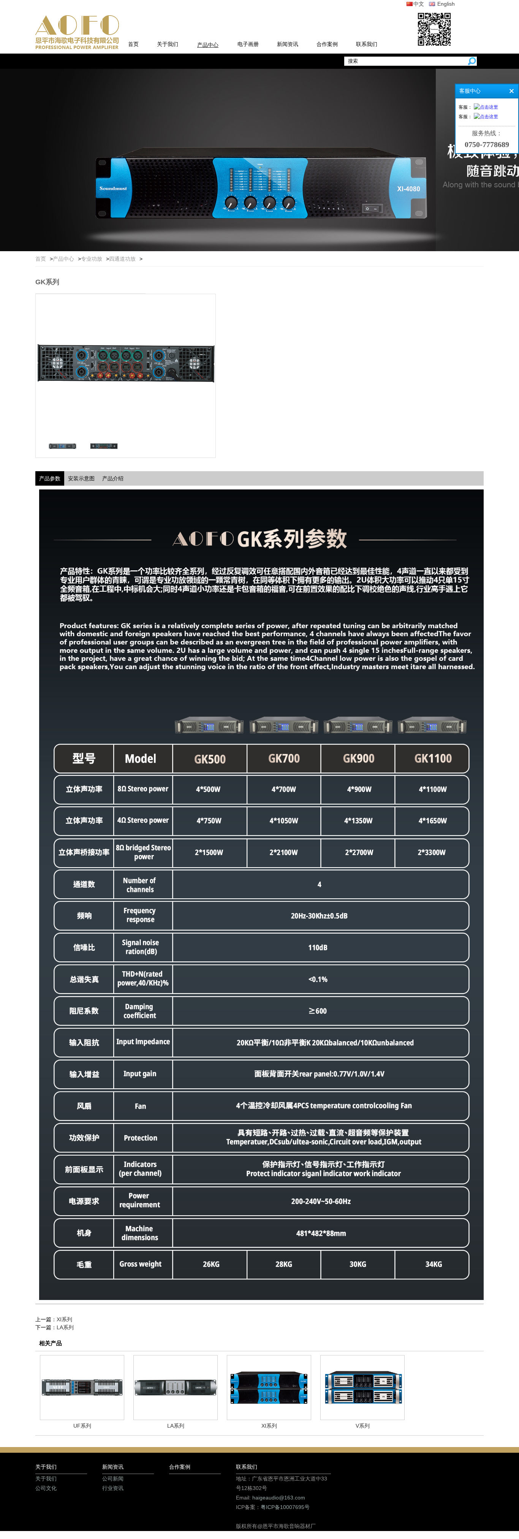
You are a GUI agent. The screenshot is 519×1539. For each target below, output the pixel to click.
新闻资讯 (287, 44)
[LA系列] (175, 1418)
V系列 (363, 1426)
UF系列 (82, 1426)
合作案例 (327, 44)
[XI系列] (269, 1418)
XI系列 (64, 1319)
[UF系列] (82, 1418)
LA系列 (65, 1327)
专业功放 (91, 259)
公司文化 (46, 1488)
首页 (133, 44)
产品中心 (207, 45)
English (445, 4)
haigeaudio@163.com (278, 1498)
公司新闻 (112, 1479)
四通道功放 (122, 259)
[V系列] (362, 1418)
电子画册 (248, 44)
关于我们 (167, 44)
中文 (418, 4)
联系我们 (366, 44)
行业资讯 (112, 1488)
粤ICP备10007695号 (285, 1507)
